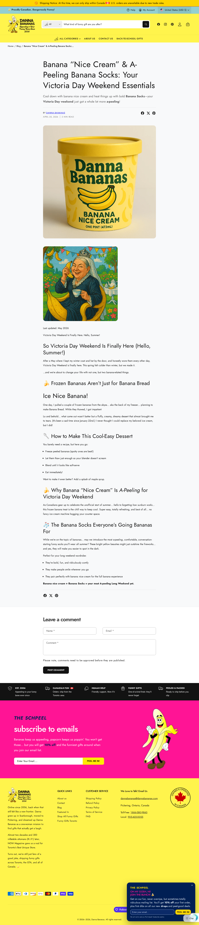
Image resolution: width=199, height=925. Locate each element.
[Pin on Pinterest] (154, 113)
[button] (188, 24)
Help (133, 10)
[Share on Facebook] (143, 113)
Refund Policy (92, 803)
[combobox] (106, 24)
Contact (61, 803)
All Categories (69, 38)
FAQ (88, 816)
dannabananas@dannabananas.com (139, 798)
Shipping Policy (94, 798)
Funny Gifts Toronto (67, 821)
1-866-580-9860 (139, 812)
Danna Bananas (55, 112)
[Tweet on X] (148, 113)
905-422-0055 (135, 817)
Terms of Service (94, 812)
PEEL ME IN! (93, 761)
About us (61, 798)
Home (11, 46)
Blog (18, 46)
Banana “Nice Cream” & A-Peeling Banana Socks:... (49, 46)
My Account (149, 10)
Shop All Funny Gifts (67, 816)
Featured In (63, 812)
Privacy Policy (92, 807)
